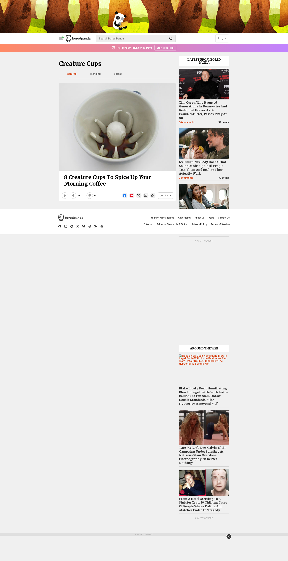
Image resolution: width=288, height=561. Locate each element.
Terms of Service (220, 224)
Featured (71, 73)
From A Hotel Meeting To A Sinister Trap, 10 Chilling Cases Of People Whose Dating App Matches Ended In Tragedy (203, 504)
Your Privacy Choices (162, 217)
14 (186, 122)
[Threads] (89, 226)
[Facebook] (59, 226)
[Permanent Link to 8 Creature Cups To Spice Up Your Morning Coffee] (117, 127)
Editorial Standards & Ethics (172, 224)
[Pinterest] (71, 226)
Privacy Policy (199, 224)
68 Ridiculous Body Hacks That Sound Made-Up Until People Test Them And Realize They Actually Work (202, 167)
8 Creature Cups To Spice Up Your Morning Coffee (107, 180)
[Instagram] (65, 226)
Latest (118, 73)
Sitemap (148, 224)
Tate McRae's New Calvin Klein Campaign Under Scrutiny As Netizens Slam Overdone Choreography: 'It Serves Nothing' (202, 455)
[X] (77, 226)
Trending (95, 73)
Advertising (184, 217)
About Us (199, 217)
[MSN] (95, 226)
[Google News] (101, 226)
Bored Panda (70, 217)
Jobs (211, 217)
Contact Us (224, 217)
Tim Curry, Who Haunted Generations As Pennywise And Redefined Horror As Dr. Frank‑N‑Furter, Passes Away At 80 (203, 110)
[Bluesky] (83, 226)
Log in (222, 38)
